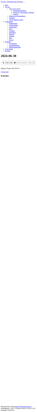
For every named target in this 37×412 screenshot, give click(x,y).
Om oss (7, 7)
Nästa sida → (17, 80)
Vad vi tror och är (14, 9)
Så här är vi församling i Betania (23, 12)
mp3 (7, 72)
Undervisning (13, 25)
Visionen (12, 18)
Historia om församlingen (17, 16)
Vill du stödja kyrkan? (16, 20)
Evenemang (13, 43)
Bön (10, 38)
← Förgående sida (7, 80)
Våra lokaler (9, 49)
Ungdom (12, 31)
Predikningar (13, 23)
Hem (6, 5)
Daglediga (12, 32)
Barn (10, 29)
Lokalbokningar (14, 45)
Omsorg (11, 36)
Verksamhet (9, 21)
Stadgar (15, 14)
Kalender (8, 42)
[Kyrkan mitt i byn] (12, 2)
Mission (11, 34)
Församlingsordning (19, 10)
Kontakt (7, 51)
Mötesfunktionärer (15, 47)
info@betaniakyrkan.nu (23, 406)
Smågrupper (13, 27)
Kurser (11, 40)
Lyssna (3, 72)
